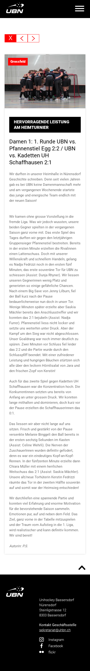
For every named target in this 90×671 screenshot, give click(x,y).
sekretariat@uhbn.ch (55, 630)
